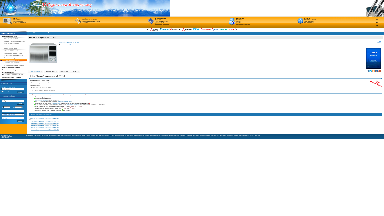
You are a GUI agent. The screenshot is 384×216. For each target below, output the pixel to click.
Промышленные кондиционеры (11, 67)
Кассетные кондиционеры (11, 43)
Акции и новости (159, 22)
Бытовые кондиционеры (9, 36)
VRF (113, 135)
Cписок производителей (8, 103)
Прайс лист (158, 19)
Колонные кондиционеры (11, 51)
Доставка (85, 22)
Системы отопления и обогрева (11, 77)
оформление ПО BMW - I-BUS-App (251, 135)
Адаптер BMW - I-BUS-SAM (199, 135)
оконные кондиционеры (12, 60)
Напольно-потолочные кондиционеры (15, 41)
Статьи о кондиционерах (162, 24)
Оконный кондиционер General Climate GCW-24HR (45, 129)
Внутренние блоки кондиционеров (13, 55)
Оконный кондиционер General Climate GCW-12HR (45, 125)
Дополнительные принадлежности (14, 65)
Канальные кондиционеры (11, 46)
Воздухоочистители (8, 72)
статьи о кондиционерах (41, 100)
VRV (111, 135)
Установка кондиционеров (89, 19)
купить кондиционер (58, 135)
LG (70, 45)
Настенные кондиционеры (11, 39)
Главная (30, 32)
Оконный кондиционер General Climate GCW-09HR (45, 123)
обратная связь (56, 103)
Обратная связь (309, 21)
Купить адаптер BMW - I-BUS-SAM (224, 135)
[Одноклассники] (373, 71)
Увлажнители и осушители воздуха (12, 75)
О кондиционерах (18, 21)
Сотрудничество (309, 22)
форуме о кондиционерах (73, 104)
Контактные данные (310, 19)
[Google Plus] (379, 71)
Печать (377, 42)
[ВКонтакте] (368, 71)
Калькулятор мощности (19, 22)
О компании (239, 19)
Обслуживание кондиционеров (91, 21)
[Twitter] (371, 71)
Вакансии (238, 21)
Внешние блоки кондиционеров (13, 53)
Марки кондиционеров (161, 21)
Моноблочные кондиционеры (12, 58)
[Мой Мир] (376, 71)
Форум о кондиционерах (243, 24)
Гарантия (238, 22)
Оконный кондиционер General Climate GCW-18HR (45, 127)
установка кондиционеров (64, 101)
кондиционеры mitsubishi (150, 135)
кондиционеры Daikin (104, 135)
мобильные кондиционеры (12, 63)
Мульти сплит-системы (10, 48)
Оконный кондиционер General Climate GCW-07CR (45, 118)
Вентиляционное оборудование (11, 70)
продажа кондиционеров (173, 135)
